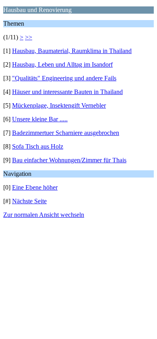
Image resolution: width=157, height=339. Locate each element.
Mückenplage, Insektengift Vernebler (59, 105)
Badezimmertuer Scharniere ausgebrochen (65, 132)
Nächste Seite (29, 201)
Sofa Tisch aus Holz (37, 146)
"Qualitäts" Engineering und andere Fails (64, 78)
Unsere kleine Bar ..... (40, 119)
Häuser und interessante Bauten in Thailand (67, 91)
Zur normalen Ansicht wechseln (43, 214)
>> (28, 37)
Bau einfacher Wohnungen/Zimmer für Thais (69, 160)
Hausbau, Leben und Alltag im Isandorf (62, 64)
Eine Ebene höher (35, 187)
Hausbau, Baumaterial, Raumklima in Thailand (72, 50)
